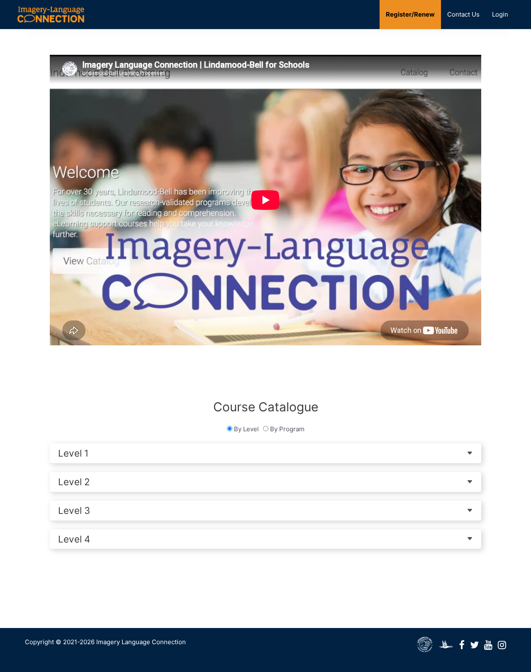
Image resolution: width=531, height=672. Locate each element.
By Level (246, 429)
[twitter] (474, 645)
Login (500, 14)
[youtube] (488, 645)
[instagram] (502, 645)
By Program (287, 429)
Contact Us (463, 14)
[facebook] (425, 645)
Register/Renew (410, 14)
